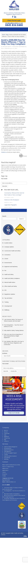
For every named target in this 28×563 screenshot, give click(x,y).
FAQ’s (22, 13)
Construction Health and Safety (12, 250)
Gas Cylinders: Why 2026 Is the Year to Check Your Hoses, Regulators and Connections (14, 343)
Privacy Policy (7, 438)
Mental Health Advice (9, 282)
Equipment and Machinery (11, 266)
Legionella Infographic (10, 205)
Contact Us (19, 14)
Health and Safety (8, 274)
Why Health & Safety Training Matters (14, 330)
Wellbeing (6, 310)
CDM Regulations (7, 451)
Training (6, 302)
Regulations (9, 14)
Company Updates (9, 247)
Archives (4, 353)
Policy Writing (7, 457)
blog (7, 34)
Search (4, 216)
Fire (5, 270)
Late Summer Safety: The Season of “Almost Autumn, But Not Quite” (13, 320)
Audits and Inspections (8, 449)
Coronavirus (7, 254)
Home (3, 34)
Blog (14, 14)
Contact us (4, 152)
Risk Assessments (7, 448)
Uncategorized (8, 306)
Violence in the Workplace (11, 200)
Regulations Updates (9, 294)
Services (6, 431)
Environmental (8, 262)
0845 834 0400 (14, 25)
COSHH (6, 258)
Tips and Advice (8, 298)
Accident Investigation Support (10, 452)
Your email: (4, 178)
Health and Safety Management (10, 446)
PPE (5, 290)
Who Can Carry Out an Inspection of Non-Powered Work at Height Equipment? (13, 336)
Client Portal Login (14, 20)
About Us (6, 430)
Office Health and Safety (10, 286)
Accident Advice (8, 243)
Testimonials (6, 433)
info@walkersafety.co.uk (14, 23)
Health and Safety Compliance (12, 278)
